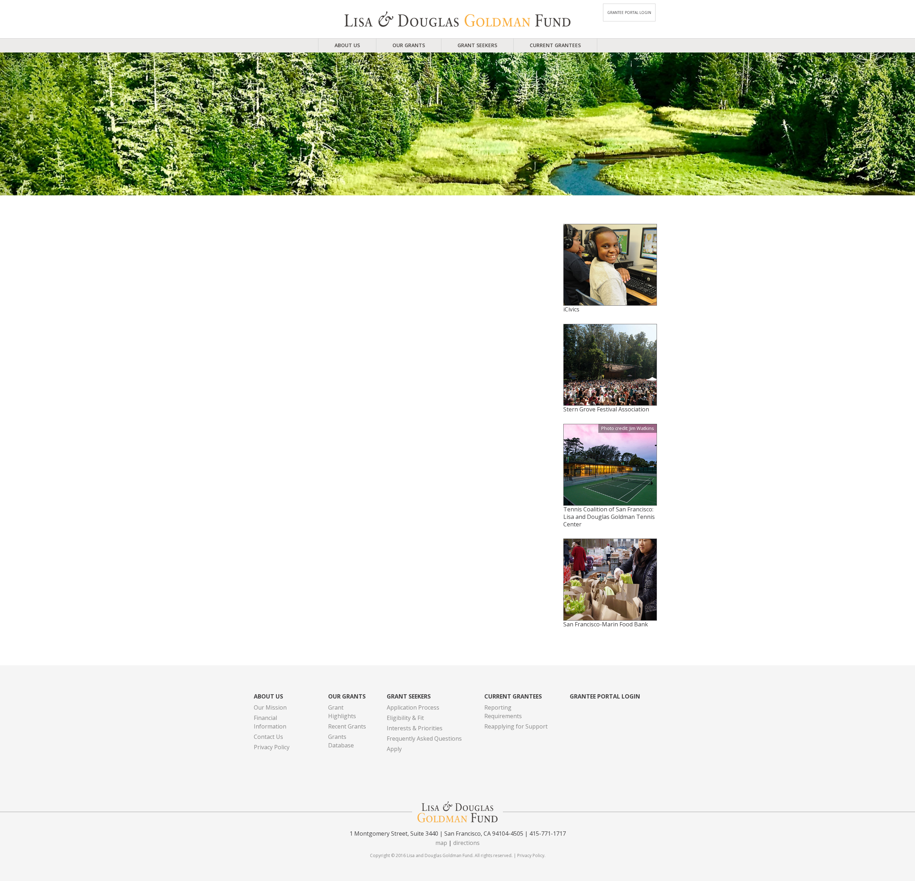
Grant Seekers (477, 45)
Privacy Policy (272, 747)
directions (466, 843)
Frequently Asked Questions (424, 738)
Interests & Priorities (414, 728)
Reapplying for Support (516, 726)
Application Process (413, 707)
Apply (394, 749)
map (441, 843)
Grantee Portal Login (629, 12)
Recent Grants (347, 726)
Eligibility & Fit (405, 718)
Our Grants (408, 45)
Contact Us (268, 737)
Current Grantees (555, 45)
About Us (347, 45)
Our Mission (270, 707)
